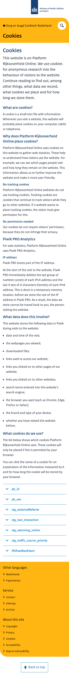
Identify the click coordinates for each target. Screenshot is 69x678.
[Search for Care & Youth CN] (62, 25)
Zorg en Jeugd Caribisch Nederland (28, 26)
